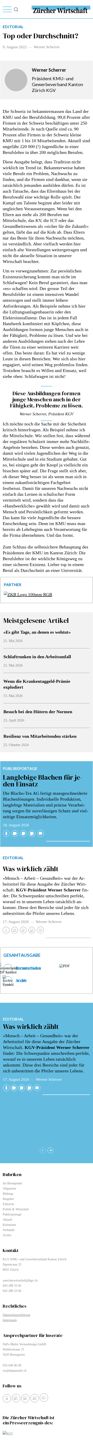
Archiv (21, 980)
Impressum (10, 1320)
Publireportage (20, 768)
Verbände (8, 1230)
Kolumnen (9, 1225)
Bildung (8, 1193)
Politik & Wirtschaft (16, 1209)
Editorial (13, 858)
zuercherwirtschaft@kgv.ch (20, 1280)
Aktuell (7, 1219)
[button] (50, 1150)
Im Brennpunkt (12, 1183)
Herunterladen (28, 967)
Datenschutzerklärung (16, 1315)
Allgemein (9, 1188)
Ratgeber (8, 1199)
